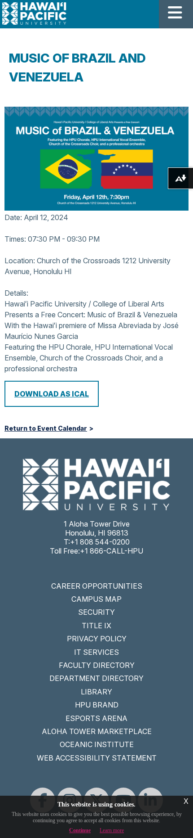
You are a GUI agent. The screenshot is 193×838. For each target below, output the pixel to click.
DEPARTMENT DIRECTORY (96, 678)
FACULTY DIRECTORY (97, 665)
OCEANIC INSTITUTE (97, 744)
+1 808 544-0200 (100, 541)
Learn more (112, 830)
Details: (16, 292)
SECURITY (96, 612)
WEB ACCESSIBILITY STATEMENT (97, 757)
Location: (19, 260)
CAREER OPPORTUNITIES (96, 585)
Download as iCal (51, 393)
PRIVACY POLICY (97, 638)
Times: (15, 238)
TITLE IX (96, 625)
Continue (80, 830)
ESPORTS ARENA (96, 718)
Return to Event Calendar (45, 428)
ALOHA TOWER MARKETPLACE (97, 731)
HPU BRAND (96, 704)
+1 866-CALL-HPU (111, 550)
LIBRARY (96, 691)
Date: (13, 217)
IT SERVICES (96, 652)
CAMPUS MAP (96, 599)
